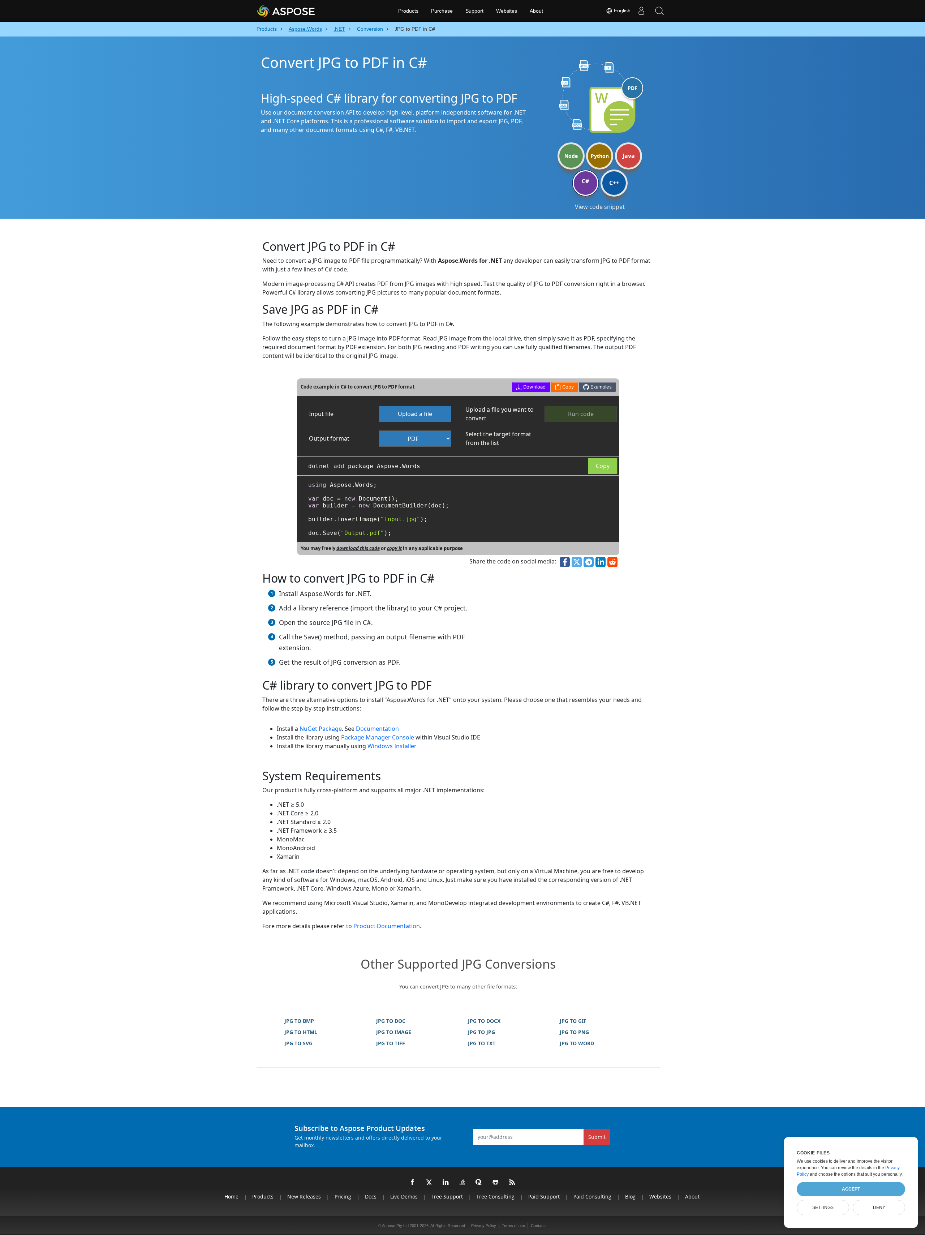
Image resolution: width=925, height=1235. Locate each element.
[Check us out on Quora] (479, 1182)
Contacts (539, 1225)
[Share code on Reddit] (612, 562)
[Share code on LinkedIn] (600, 562)
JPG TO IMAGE (393, 1032)
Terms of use (513, 1225)
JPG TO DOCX (484, 1020)
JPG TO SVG (298, 1043)
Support (474, 11)
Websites (506, 11)
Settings (823, 1207)
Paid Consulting (592, 1196)
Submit (597, 1136)
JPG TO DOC (390, 1020)
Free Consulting (496, 1196)
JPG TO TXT (481, 1043)
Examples (600, 387)
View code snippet (600, 207)
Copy (603, 466)
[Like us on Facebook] (412, 1182)
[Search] (659, 11)
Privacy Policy (483, 1225)
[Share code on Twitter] (577, 562)
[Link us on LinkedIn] (446, 1182)
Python (600, 156)
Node (571, 156)
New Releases (304, 1196)
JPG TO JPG (481, 1032)
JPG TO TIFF (390, 1043)
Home (231, 1196)
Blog (630, 1196)
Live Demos (404, 1196)
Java (629, 156)
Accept (851, 1189)
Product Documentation (386, 926)
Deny (879, 1207)
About (536, 11)
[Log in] (641, 11)
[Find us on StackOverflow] (462, 1182)
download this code (358, 548)
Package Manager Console (377, 737)
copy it (394, 548)
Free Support (447, 1196)
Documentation (377, 729)
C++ (614, 183)
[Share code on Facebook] (565, 562)
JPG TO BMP (299, 1020)
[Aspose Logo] (305, 11)
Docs (371, 1196)
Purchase (442, 11)
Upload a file (415, 414)
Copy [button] (567, 387)
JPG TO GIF (573, 1020)
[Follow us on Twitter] (429, 1182)
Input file (321, 414)
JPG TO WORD (577, 1043)
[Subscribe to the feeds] (512, 1182)
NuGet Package (321, 729)
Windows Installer (392, 746)
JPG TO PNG (574, 1032)
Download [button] (534, 387)
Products (408, 11)
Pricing (343, 1196)
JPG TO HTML (300, 1032)
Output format (329, 438)
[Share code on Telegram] (589, 562)
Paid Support (544, 1196)
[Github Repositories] (495, 1182)
